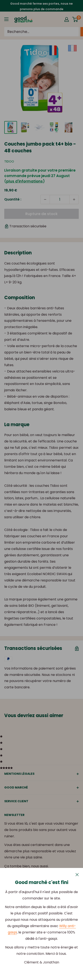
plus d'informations (24, 181)
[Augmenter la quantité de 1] (74, 199)
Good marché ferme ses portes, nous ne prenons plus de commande (41, 6)
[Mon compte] (66, 19)
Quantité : (12, 199)
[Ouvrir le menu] (6, 19)
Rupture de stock (41, 213)
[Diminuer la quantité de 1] (45, 199)
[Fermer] (77, 874)
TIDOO (9, 161)
